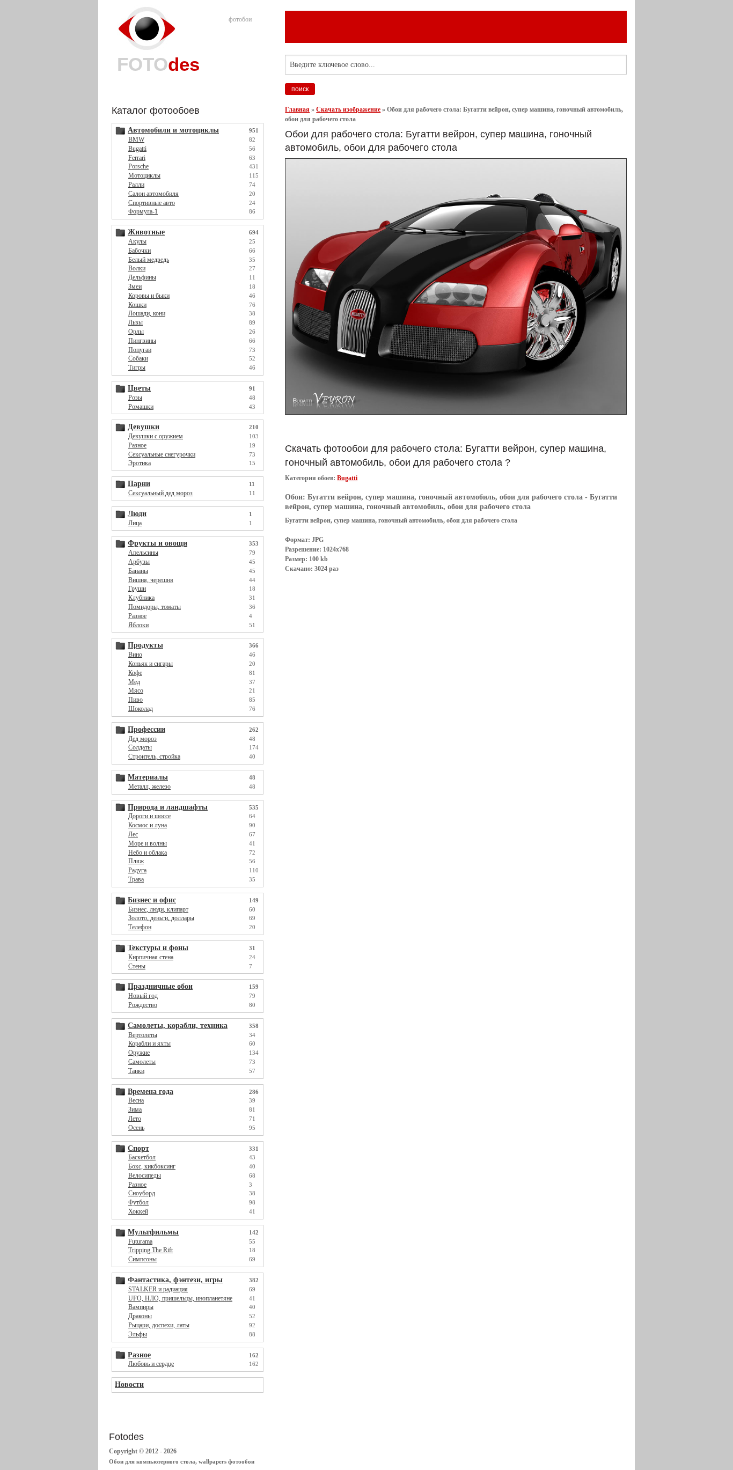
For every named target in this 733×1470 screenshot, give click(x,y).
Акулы (137, 241)
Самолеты (142, 1061)
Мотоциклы (144, 175)
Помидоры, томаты (154, 607)
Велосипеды (144, 1175)
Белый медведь (148, 259)
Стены (136, 966)
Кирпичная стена (150, 957)
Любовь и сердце (151, 1364)
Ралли (136, 184)
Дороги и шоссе (149, 816)
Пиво (135, 699)
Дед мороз (142, 739)
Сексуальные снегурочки (161, 454)
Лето (134, 1118)
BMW (136, 139)
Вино (135, 654)
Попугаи (139, 350)
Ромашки (140, 406)
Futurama (140, 1241)
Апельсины (143, 552)
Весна (136, 1100)
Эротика (139, 463)
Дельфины (142, 277)
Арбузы (139, 561)
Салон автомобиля (153, 193)
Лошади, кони (146, 313)
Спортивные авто (151, 203)
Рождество (142, 1005)
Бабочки (139, 250)
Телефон (139, 927)
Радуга (137, 870)
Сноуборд (141, 1193)
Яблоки (138, 625)
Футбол (138, 1202)
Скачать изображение (348, 109)
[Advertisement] (480, 428)
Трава (136, 879)
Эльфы (137, 1334)
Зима (135, 1109)
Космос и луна (147, 825)
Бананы (138, 571)
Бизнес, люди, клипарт (158, 909)
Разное (137, 445)
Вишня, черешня (150, 580)
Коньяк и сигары (150, 663)
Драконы (140, 1316)
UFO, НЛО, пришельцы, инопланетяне (180, 1298)
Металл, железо (149, 786)
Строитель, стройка (154, 756)
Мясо (135, 690)
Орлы (136, 331)
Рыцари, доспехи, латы (158, 1325)
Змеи (135, 286)
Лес (133, 834)
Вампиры (140, 1307)
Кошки (137, 304)
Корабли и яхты (149, 1043)
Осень (136, 1127)
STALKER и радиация (158, 1289)
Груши (137, 588)
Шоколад (140, 708)
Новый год (143, 995)
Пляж (136, 861)
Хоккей (138, 1211)
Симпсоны (142, 1259)
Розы (135, 397)
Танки (136, 1071)
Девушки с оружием (155, 436)
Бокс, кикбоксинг (151, 1166)
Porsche (138, 166)
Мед (134, 682)
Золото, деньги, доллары (161, 918)
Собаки (138, 358)
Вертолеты (142, 1035)
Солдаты (140, 747)
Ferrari (136, 157)
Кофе (135, 673)
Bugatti (137, 148)
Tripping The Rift (150, 1250)
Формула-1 (143, 211)
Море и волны (147, 843)
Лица (135, 523)
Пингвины (142, 340)
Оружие (139, 1052)
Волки (136, 268)
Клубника (141, 597)
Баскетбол (142, 1157)
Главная (297, 109)
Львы (135, 322)
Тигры (136, 367)
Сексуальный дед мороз (160, 493)
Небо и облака (147, 852)
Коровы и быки (149, 295)
